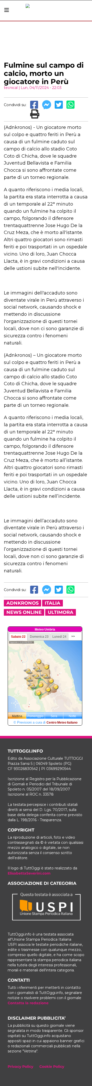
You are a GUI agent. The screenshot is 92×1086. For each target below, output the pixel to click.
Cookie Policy (51, 1066)
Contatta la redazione (28, 1003)
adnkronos (22, 603)
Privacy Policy (20, 1066)
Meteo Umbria (45, 629)
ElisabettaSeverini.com (29, 873)
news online (24, 612)
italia (52, 603)
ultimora (60, 612)
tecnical (11, 88)
